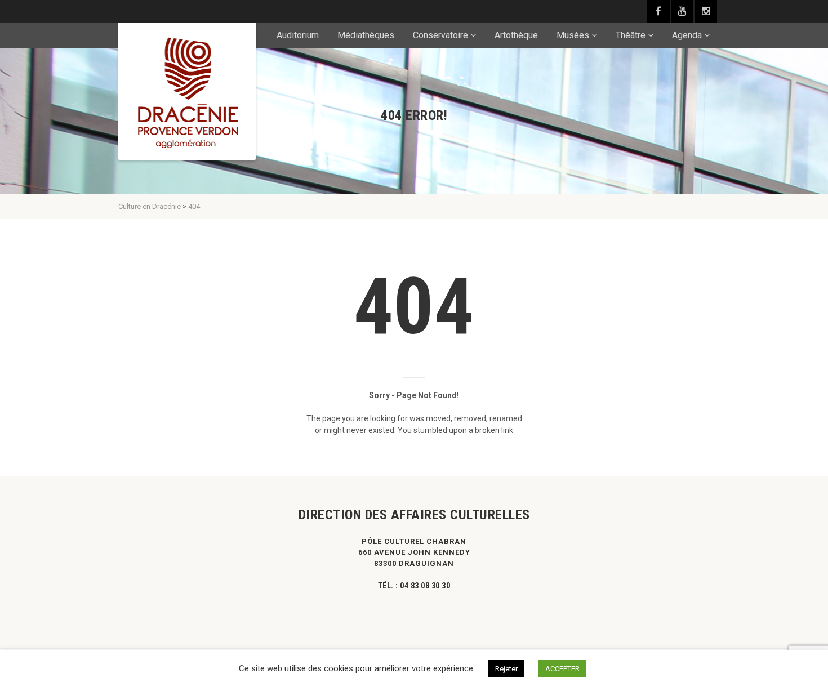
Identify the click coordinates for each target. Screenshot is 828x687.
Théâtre (631, 35)
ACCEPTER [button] (562, 668)
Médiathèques (365, 35)
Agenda (687, 35)
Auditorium (298, 35)
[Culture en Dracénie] (187, 91)
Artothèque (516, 35)
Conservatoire (440, 35)
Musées (573, 35)
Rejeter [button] (506, 668)
